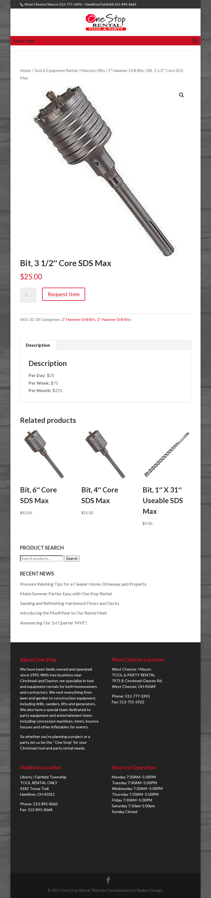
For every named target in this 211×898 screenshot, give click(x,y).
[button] (182, 95)
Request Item (63, 294)
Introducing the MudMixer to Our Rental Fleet (63, 612)
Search (71, 558)
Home (25, 70)
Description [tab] (38, 345)
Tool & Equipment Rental (55, 70)
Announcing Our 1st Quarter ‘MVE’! (53, 622)
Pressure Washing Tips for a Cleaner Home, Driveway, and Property (83, 583)
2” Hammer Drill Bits (114, 319)
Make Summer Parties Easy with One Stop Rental (66, 593)
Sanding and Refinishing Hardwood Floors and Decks (69, 603)
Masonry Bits (92, 70)
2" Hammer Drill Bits (126, 70)
